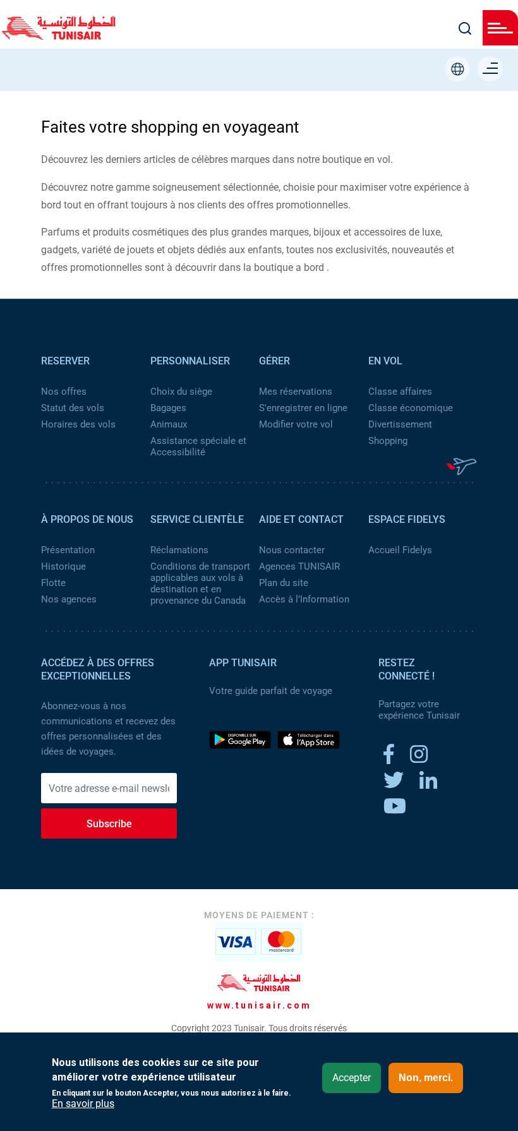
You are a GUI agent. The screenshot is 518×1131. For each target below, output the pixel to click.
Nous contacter (292, 550)
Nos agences (69, 599)
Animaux (168, 424)
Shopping (387, 440)
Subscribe (109, 824)
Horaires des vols (78, 424)
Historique (63, 566)
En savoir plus (83, 1104)
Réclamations (179, 550)
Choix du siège (181, 391)
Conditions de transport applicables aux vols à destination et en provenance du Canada (200, 583)
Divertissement (400, 424)
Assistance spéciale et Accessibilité (198, 446)
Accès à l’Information (304, 599)
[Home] (58, 35)
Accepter (351, 1078)
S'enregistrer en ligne (303, 408)
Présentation (68, 550)
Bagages (168, 408)
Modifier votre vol (296, 424)
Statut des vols (72, 408)
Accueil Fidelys (400, 550)
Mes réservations (295, 391)
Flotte (53, 583)
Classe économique (410, 408)
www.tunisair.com (259, 1005)
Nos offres (64, 391)
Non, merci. (426, 1077)
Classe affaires (400, 391)
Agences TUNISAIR (299, 566)
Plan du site (283, 583)
